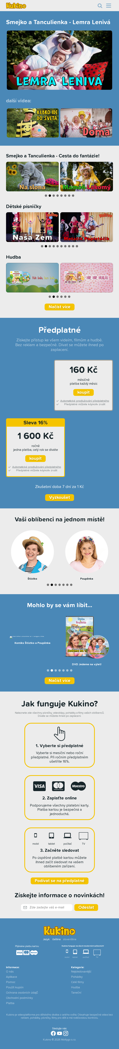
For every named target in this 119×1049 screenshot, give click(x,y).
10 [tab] (77, 246)
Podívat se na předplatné (59, 881)
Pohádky (77, 976)
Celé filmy (77, 982)
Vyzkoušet (59, 497)
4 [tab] (57, 195)
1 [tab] (46, 195)
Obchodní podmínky (19, 998)
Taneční (76, 992)
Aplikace (11, 976)
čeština (56, 939)
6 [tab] (65, 195)
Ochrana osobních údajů (22, 992)
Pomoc (10, 982)
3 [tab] (54, 195)
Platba (10, 1003)
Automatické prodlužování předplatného (84, 401)
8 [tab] (73, 195)
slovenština (69, 939)
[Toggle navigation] (100, 5)
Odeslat (86, 907)
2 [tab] (50, 195)
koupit (83, 392)
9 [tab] (73, 246)
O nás (10, 971)
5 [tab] (61, 195)
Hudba (75, 987)
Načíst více (60, 307)
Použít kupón (15, 987)
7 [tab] (69, 195)
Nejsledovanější (81, 971)
